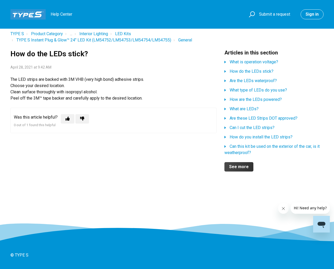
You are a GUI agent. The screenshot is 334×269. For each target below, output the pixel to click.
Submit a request (274, 14)
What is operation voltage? (254, 61)
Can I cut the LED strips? (252, 127)
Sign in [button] (312, 14)
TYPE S (17, 33)
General (185, 40)
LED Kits (123, 33)
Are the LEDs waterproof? (253, 80)
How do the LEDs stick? (251, 71)
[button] (251, 14)
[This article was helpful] (67, 119)
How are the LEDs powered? (256, 99)
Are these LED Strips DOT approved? (263, 118)
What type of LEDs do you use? (258, 90)
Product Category (47, 33)
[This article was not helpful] (82, 119)
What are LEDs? (244, 108)
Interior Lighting (93, 33)
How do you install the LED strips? (261, 136)
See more (239, 166)
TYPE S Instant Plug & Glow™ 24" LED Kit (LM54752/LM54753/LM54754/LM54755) (93, 40)
